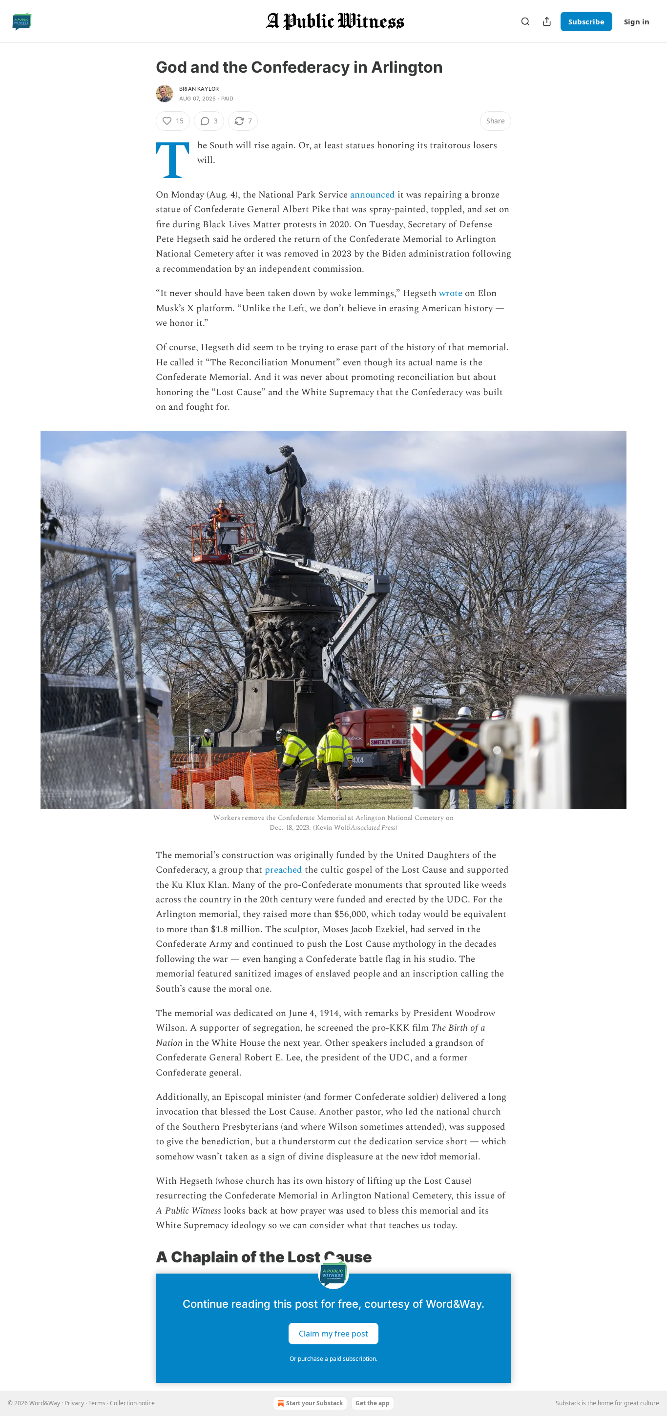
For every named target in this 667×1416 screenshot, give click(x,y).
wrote (450, 293)
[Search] (525, 21)
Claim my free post (333, 1333)
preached (283, 870)
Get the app (372, 1403)
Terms (96, 1403)
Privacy (74, 1403)
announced (372, 195)
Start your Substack (314, 1403)
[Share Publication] (547, 21)
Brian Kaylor (199, 88)
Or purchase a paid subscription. (333, 1359)
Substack (568, 1403)
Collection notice (132, 1403)
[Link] (142, 1257)
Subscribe (586, 21)
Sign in (636, 21)
